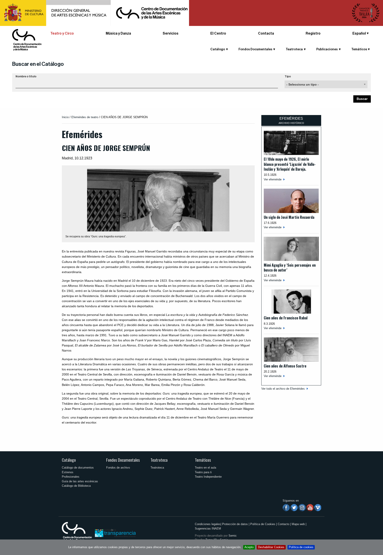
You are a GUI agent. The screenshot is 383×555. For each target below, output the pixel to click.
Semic (233, 535)
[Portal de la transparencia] (115, 533)
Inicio (65, 117)
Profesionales (70, 476)
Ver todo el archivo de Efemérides (283, 388)
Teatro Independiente (208, 476)
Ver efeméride (272, 179)
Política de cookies (301, 547)
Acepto (249, 547)
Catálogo (69, 460)
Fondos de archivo (118, 467)
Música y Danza (118, 33)
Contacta (266, 33)
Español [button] (359, 33)
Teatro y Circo (62, 33)
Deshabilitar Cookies (271, 547)
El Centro (218, 33)
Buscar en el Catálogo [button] (38, 64)
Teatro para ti (203, 472)
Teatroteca (159, 460)
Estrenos (67, 472)
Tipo (288, 76)
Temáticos (203, 460)
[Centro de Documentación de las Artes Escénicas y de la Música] (26, 39)
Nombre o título (26, 76)
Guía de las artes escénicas (80, 481)
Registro (313, 33)
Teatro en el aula (205, 467)
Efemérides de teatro (84, 117)
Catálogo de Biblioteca (76, 485)
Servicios (170, 33)
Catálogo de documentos (78, 467)
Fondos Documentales (123, 460)
